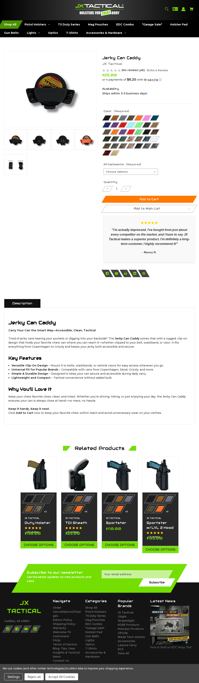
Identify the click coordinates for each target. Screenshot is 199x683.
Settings (14, 677)
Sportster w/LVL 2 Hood (160, 525)
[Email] (116, 273)
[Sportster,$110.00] (120, 474)
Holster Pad (93, 632)
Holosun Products (131, 629)
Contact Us (61, 660)
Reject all (34, 677)
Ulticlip (123, 633)
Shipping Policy (64, 624)
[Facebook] (107, 273)
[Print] (125, 273)
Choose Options (38, 545)
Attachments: (122, 164)
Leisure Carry (127, 645)
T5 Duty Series (95, 616)
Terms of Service (65, 644)
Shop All (91, 607)
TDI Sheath (76, 523)
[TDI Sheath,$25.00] (79, 474)
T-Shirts (91, 648)
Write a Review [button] (157, 70)
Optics (90, 644)
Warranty (59, 628)
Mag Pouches (95, 620)
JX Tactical (125, 612)
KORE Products (129, 624)
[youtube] (26, 629)
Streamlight (126, 620)
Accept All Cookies (61, 677)
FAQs (56, 640)
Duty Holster (38, 523)
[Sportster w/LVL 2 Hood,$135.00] (160, 474)
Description (22, 303)
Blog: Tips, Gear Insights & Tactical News (66, 652)
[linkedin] (35, 629)
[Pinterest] (143, 273)
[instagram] (7, 629)
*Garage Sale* (94, 628)
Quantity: (111, 182)
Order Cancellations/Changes (67, 612)
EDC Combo (93, 624)
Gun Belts (92, 636)
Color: (116, 111)
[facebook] (16, 629)
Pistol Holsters (95, 611)
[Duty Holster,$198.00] (39, 474)
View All (123, 653)
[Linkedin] (134, 273)
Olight (122, 616)
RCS (120, 649)
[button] (148, 80)
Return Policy (62, 620)
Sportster (116, 523)
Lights (89, 640)
